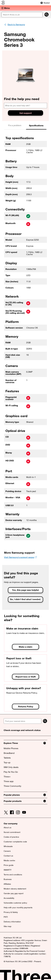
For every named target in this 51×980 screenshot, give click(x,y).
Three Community (12, 786)
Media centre (9, 860)
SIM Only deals (11, 767)
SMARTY (7, 870)
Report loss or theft (26, 676)
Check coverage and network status (22, 730)
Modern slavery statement (15, 889)
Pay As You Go (11, 772)
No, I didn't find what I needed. (25, 599)
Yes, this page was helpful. (25, 590)
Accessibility (9, 898)
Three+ (7, 776)
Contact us (8, 856)
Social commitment (12, 832)
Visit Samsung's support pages (19, 557)
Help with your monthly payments (18, 907)
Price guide (8, 865)
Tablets (7, 758)
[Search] (45, 721)
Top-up (7, 762)
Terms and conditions (13, 875)
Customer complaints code (15, 842)
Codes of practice (11, 837)
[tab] (14, 125)
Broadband (9, 753)
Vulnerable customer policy (15, 903)
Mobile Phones (11, 748)
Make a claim (25, 646)
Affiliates (7, 884)
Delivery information (12, 922)
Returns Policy (25, 706)
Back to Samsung (16, 24)
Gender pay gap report (13, 893)
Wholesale (8, 846)
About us (7, 827)
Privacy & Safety (11, 912)
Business (8, 879)
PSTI (6, 917)
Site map (7, 926)
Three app (8, 781)
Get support (25, 113)
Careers (7, 851)
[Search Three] (46, 14)
